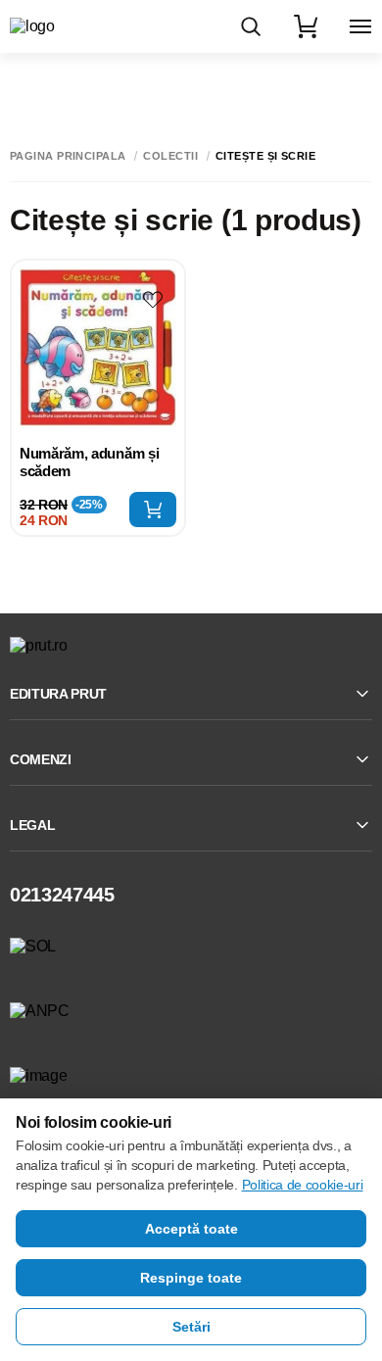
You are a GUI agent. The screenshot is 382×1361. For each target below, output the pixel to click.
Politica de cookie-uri (302, 1184)
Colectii (170, 156)
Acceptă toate (191, 1229)
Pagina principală (67, 156)
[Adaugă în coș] (152, 509)
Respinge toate (191, 1278)
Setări (191, 1327)
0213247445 (62, 894)
